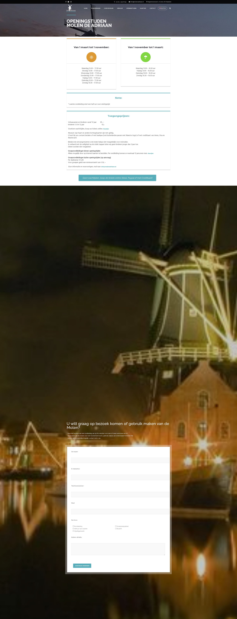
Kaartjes (106, 129)
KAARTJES (143, 8)
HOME (85, 8)
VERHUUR (120, 8)
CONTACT (153, 8)
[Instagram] (71, 1)
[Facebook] (66, 1)
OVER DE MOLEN (108, 8)
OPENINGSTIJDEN (131, 8)
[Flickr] (68, 1)
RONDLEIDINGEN (95, 8)
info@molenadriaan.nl (137, 2)
